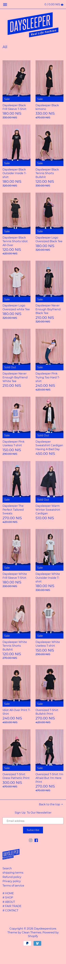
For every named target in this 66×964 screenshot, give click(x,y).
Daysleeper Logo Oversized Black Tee (49, 239)
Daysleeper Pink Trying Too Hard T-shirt (48, 377)
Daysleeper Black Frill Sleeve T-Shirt (14, 107)
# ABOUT (9, 901)
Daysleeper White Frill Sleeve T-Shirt (15, 575)
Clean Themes (31, 932)
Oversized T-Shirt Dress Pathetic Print (16, 776)
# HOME (8, 893)
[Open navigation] (5, 4)
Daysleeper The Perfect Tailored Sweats (13, 509)
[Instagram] (30, 840)
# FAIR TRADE (12, 906)
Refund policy (12, 877)
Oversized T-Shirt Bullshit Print (47, 712)
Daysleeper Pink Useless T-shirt (14, 443)
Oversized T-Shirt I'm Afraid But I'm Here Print (49, 778)
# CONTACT (10, 910)
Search (7, 868)
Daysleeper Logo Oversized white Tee (16, 307)
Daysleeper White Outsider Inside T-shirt (48, 577)
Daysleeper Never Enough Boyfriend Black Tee (48, 309)
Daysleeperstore (45, 928)
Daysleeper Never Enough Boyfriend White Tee (15, 377)
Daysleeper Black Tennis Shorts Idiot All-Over (15, 241)
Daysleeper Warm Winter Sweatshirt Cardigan (48, 509)
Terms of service (13, 885)
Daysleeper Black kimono (47, 107)
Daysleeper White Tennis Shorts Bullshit (15, 645)
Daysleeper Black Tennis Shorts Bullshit (47, 173)
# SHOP (8, 897)
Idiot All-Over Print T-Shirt (16, 712)
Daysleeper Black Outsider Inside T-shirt (14, 173)
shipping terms (13, 872)
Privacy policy (12, 881)
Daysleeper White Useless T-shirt (48, 643)
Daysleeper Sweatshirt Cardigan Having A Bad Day (49, 445)
